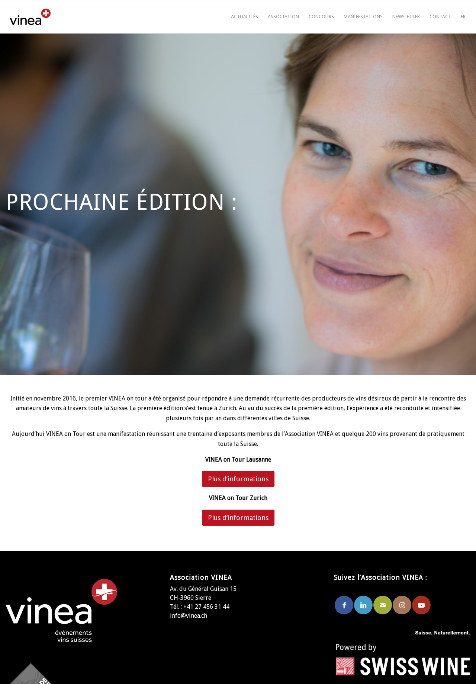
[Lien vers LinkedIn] (363, 605)
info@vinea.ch (188, 615)
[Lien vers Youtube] (421, 605)
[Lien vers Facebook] (344, 605)
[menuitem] (244, 16)
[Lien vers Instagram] (402, 605)
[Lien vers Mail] (382, 605)
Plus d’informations (238, 479)
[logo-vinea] (30, 16)
